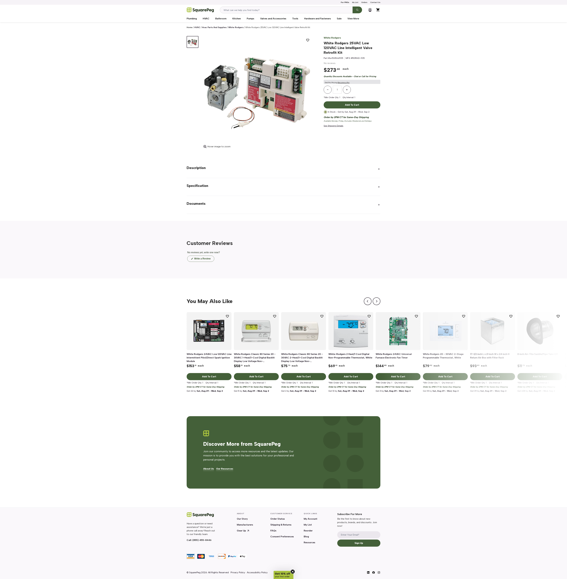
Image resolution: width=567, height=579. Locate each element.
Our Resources (224, 469)
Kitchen (236, 18)
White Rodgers (235, 27)
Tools (295, 18)
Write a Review (204, 259)
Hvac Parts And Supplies (214, 27)
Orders (364, 2)
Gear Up (241, 530)
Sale (339, 18)
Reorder (308, 530)
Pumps (250, 18)
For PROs (345, 2)
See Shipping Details (333, 126)
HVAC (206, 18)
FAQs (273, 530)
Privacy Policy (237, 572)
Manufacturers (245, 524)
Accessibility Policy (257, 572)
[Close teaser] (292, 571)
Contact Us (375, 2)
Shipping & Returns (280, 524)
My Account (310, 518)
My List (355, 2)
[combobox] (286, 10)
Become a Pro (344, 83)
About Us (208, 469)
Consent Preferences (282, 536)
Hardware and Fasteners (317, 18)
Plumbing (192, 18)
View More (353, 18)
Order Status (277, 518)
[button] (283, 575)
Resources (309, 542)
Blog (306, 536)
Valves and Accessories (273, 18)
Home (190, 27)
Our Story (242, 518)
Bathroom (221, 18)
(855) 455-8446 (201, 540)
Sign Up (359, 543)
